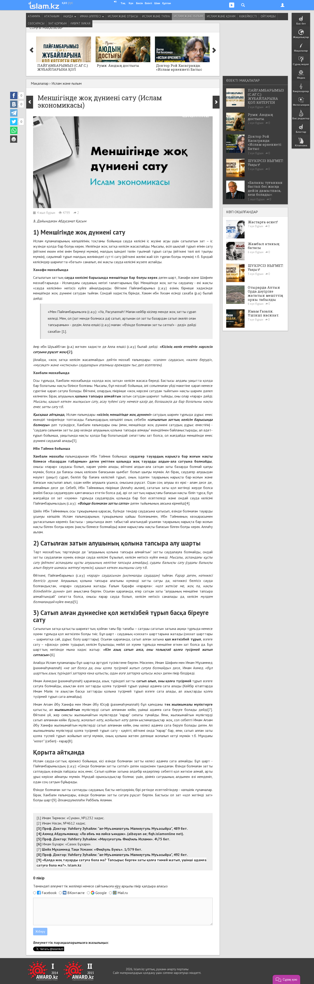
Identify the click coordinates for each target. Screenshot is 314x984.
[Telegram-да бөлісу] (13, 113)
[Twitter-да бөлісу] (13, 121)
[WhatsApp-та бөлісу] (13, 130)
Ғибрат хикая (80, 23)
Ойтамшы (268, 16)
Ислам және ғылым (188, 16)
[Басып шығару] (13, 139)
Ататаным (51, 16)
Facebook (49, 893)
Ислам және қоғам (221, 16)
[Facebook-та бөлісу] (13, 95)
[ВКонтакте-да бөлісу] (13, 104)
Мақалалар (40, 83)
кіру (117, 886)
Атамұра (34, 16)
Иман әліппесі (91, 16)
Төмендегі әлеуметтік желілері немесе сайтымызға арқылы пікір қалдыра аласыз (100, 886)
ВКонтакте (76, 893)
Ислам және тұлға (156, 16)
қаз (64, 2)
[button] (286, 979)
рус (70, 2)
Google (101, 893)
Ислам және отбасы (123, 16)
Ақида (68, 16)
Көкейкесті (248, 16)
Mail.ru (122, 893)
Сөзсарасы (36, 23)
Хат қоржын (57, 23)
